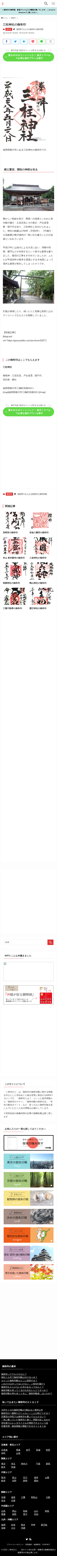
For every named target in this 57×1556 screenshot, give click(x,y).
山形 (18, 1453)
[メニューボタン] (53, 3)
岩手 (28, 1450)
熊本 (23, 1525)
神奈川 (24, 1464)
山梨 (47, 1477)
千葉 (38, 1464)
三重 (23, 1497)
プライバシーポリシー (15, 1544)
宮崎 (3, 1528)
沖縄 (23, 1528)
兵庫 (13, 1501)
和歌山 (34, 1497)
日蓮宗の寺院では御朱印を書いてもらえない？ (23, 1416)
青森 (18, 1450)
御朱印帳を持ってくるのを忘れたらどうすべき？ (24, 1390)
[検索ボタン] (46, 3)
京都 (3, 1497)
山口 (36, 1511)
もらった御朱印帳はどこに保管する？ (19, 1381)
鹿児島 (44, 1525)
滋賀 (13, 1497)
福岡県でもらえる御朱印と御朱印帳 (29, 29)
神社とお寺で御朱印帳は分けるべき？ (19, 1377)
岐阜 (3, 1481)
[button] (6, 41)
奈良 (3, 1501)
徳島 (14, 1514)
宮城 (38, 1450)
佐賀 (13, 1525)
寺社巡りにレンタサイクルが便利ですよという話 (24, 1423)
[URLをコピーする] (50, 41)
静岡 (25, 1481)
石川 (25, 1477)
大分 (13, 1528)
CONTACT (46, 1544)
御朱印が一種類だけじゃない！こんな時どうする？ (25, 1413)
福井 (36, 1477)
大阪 (48, 1497)
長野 (14, 1481)
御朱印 (8, 29)
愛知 (36, 1481)
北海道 (4, 1450)
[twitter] (26, 1539)
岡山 (14, 1511)
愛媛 (3, 1514)
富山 (14, 1477)
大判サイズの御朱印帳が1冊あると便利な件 (22, 1410)
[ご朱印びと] (2, 3)
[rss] (30, 1539)
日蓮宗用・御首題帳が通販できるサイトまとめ (23, 1426)
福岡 (3, 1525)
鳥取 (47, 1511)
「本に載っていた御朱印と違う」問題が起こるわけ (25, 1420)
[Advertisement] (28, 454)
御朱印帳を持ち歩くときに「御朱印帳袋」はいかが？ (26, 1393)
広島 (3, 1511)
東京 (3, 1464)
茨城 (13, 1467)
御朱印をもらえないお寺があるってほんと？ (22, 1387)
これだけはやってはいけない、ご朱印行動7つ (23, 1384)
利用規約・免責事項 (32, 1544)
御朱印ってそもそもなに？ (14, 1374)
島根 (25, 1511)
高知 (36, 1514)
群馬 (48, 1464)
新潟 (3, 1477)
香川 (25, 1514)
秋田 (48, 1450)
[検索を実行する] (50, 942)
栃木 (3, 1467)
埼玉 (13, 1464)
